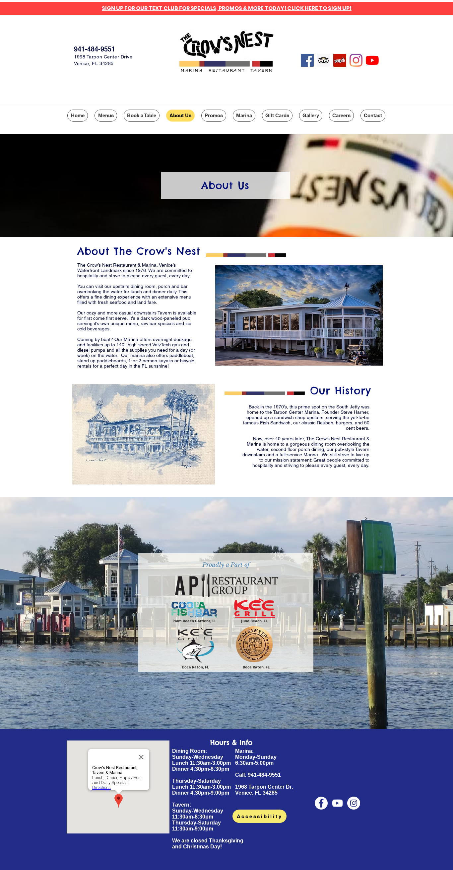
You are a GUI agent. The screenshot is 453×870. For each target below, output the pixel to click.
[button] (106, 116)
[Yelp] (339, 60)
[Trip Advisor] (323, 60)
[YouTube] (372, 60)
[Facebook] (307, 60)
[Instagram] (356, 60)
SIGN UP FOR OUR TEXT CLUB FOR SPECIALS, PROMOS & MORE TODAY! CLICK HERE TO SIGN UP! (227, 8)
